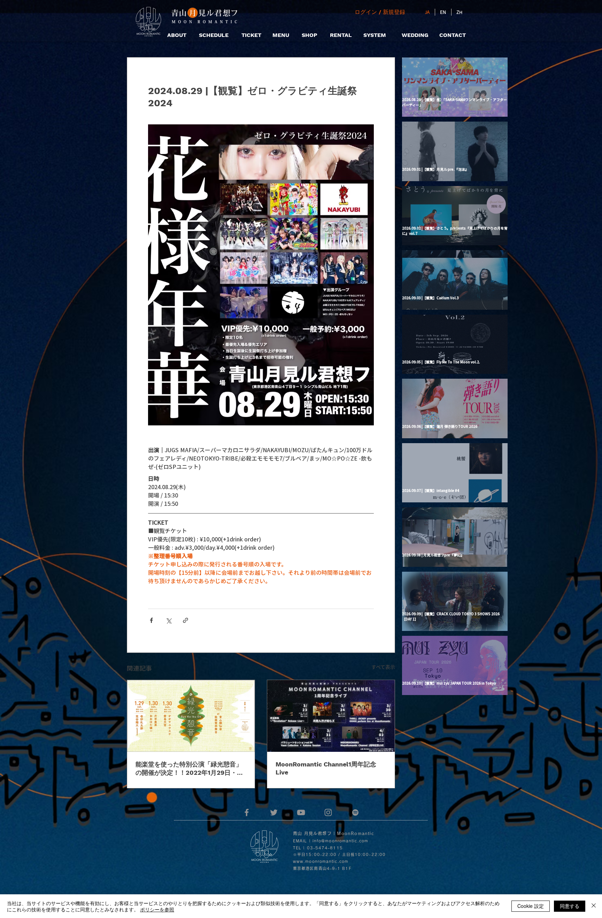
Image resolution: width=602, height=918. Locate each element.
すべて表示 (383, 666)
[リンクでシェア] (185, 620)
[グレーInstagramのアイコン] (328, 812)
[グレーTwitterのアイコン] (274, 812)
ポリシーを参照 (157, 909)
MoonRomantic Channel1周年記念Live (326, 768)
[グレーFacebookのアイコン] (247, 812)
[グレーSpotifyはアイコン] (355, 812)
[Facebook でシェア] (151, 620)
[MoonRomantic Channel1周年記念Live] (331, 716)
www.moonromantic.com (320, 861)
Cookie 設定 (530, 905)
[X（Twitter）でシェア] (168, 620)
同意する (569, 905)
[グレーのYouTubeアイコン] (301, 812)
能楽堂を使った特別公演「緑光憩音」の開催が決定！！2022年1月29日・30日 (190, 769)
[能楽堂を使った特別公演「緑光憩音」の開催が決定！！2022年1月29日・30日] (191, 716)
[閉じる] (593, 906)
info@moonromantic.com (340, 841)
